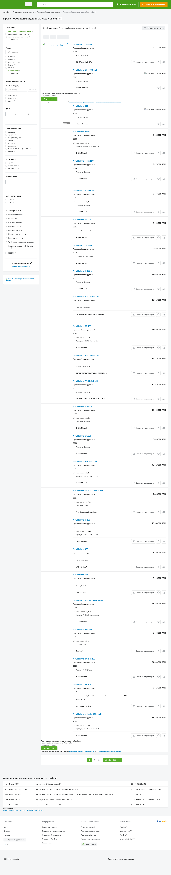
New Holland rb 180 (81, 520)
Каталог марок (47, 843)
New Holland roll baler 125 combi (87, 714)
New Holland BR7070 (12, 794)
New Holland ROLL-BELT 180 (86, 297)
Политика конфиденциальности (54, 831)
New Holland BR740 (82, 220)
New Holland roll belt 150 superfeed (88, 600)
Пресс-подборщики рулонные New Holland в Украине (23, 810)
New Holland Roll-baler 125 (85, 462)
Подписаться (49, 99)
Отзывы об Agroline (49, 839)
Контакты (6, 835)
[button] (158, 62)
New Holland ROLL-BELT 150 (86, 355)
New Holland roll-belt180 (83, 161)
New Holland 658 (80, 575)
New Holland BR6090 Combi (85, 70)
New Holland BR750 (12, 805)
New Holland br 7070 (82, 436)
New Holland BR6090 (82, 44)
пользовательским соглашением (108, 102)
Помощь (6, 831)
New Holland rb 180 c (82, 407)
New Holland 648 (80, 106)
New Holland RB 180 (82, 326)
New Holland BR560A (82, 245)
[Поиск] (38, 4)
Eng (4, 844)
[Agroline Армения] (12, 4)
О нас (5, 827)
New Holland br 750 (81, 132)
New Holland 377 (80, 549)
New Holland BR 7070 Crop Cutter (88, 491)
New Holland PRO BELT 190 (85, 381)
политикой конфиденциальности (81, 102)
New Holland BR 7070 (82, 684)
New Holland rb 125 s (82, 271)
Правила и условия (49, 827)
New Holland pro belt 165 (84, 659)
